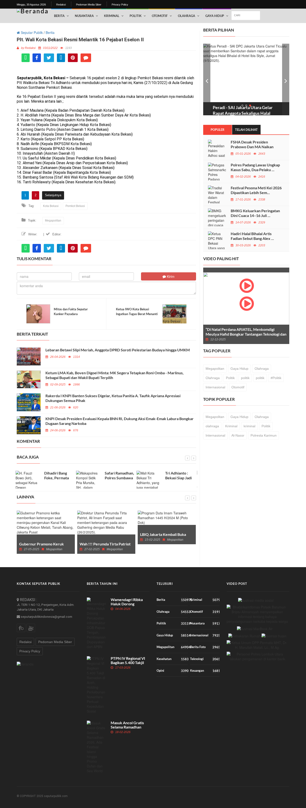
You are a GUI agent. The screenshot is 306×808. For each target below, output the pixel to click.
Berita (59, 16)
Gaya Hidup (214, 16)
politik (245, 378)
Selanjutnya (53, 195)
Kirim (170, 276)
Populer (217, 130)
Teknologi (204, 659)
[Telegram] (61, 57)
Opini (172, 671)
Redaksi (61, 4)
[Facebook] (37, 57)
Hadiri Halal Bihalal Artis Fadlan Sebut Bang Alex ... (252, 236)
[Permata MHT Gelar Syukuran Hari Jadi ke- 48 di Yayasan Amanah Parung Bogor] (257, 645)
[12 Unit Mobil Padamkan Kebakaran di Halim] (244, 635)
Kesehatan (172, 659)
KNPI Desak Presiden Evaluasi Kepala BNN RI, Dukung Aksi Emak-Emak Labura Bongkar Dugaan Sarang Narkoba (119, 421)
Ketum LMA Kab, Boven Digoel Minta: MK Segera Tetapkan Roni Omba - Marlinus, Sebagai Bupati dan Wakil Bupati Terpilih (114, 375)
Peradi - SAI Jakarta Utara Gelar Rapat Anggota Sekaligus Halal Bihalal (243, 113)
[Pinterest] (73, 57)
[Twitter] (49, 57)
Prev (206, 79)
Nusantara (84, 16)
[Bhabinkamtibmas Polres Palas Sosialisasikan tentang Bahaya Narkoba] (257, 614)
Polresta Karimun (264, 435)
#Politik (276, 378)
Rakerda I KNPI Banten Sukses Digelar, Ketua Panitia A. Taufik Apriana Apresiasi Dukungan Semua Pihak (112, 398)
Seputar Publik (31, 32)
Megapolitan (53, 220)
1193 (68, 48)
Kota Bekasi (51, 206)
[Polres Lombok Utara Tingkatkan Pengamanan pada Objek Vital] (258, 656)
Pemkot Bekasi (75, 206)
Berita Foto (204, 647)
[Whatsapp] (26, 57)
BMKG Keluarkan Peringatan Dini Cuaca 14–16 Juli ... (255, 213)
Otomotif (160, 16)
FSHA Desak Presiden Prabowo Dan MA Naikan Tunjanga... (252, 147)
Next (285, 79)
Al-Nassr (237, 435)
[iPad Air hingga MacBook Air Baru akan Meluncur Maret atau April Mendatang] (255, 628)
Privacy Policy (120, 4)
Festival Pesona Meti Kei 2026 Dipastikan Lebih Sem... (256, 190)
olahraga (212, 426)
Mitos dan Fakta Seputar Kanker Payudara (71, 311)
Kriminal (111, 16)
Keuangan (204, 671)
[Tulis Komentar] (86, 57)
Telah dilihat (246, 130)
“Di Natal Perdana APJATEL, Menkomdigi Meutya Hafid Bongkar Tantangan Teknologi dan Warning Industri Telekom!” (246, 334)
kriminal (249, 426)
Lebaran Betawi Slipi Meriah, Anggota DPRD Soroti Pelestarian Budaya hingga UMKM (117, 350)
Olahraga (186, 16)
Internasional (215, 387)
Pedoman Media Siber (88, 4)
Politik (136, 16)
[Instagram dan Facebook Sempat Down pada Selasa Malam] (255, 600)
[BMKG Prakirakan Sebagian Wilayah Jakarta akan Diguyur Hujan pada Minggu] (274, 635)
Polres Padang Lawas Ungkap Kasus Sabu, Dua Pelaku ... (255, 167)
